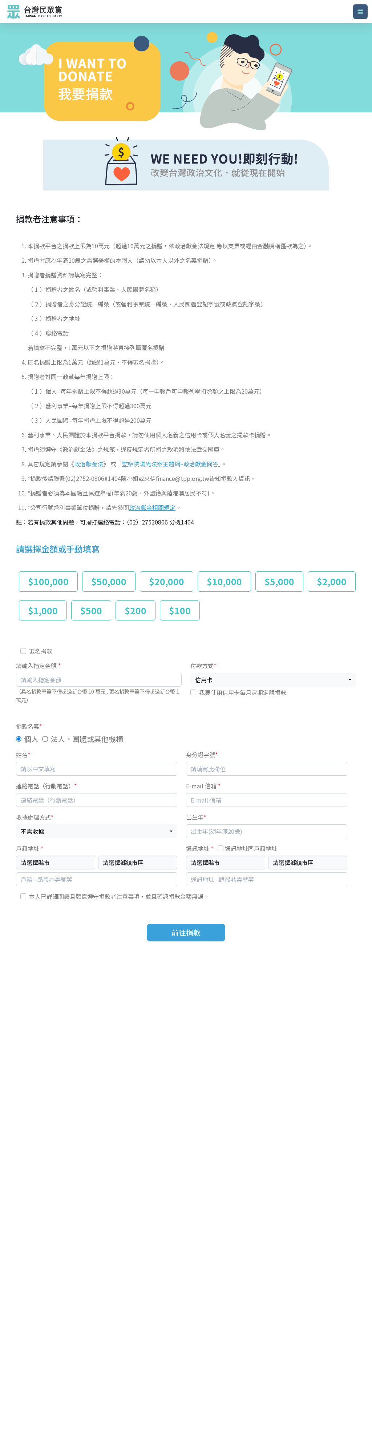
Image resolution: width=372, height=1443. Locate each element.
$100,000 (48, 581)
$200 (135, 610)
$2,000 (332, 581)
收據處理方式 (34, 817)
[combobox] (273, 680)
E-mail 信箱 (203, 785)
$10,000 (224, 581)
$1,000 (43, 610)
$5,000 (279, 581)
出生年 (196, 817)
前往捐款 (186, 932)
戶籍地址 (29, 848)
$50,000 (108, 581)
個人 (31, 738)
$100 (180, 610)
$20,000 (166, 581)
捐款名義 (29, 726)
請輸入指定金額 (38, 665)
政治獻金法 (88, 463)
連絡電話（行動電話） (46, 785)
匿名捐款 (40, 651)
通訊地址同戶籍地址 (251, 848)
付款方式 (203, 665)
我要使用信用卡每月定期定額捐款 (242, 692)
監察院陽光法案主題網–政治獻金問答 (170, 463)
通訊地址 (231, 848)
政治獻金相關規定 (152, 507)
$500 (91, 610)
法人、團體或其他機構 (86, 738)
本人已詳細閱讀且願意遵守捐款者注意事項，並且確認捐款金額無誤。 (119, 896)
